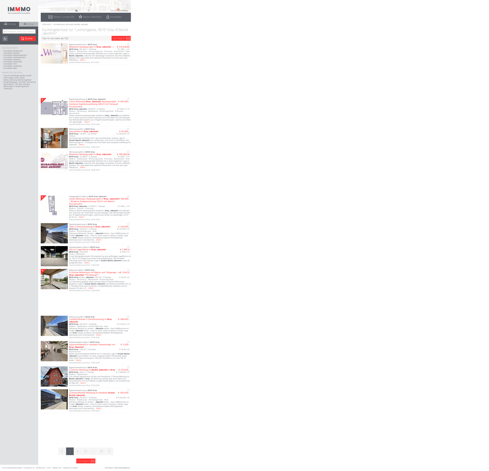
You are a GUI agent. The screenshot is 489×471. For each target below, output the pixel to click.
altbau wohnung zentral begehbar (18, 80)
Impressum (40, 468)
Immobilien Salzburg (12, 59)
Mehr (82, 60)
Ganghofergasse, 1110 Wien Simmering (19, 82)
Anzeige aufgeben (70, 468)
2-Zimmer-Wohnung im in (92, 370)
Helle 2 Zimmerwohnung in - (89, 226)
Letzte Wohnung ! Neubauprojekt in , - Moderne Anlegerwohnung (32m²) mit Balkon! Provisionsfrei (93, 201)
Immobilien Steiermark (13, 62)
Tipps (49, 468)
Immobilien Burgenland (13, 51)
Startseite (46, 24)
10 (101, 451)
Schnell (12, 24)
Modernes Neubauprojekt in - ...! (91, 47)
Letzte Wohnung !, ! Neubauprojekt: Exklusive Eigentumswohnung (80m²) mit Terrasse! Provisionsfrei (93, 104)
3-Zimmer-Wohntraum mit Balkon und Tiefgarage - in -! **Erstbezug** (94, 273)
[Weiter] (109, 451)
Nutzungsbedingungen (12, 468)
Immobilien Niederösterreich (15, 55)
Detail (30, 24)
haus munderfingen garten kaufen (18, 75)
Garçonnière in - (83, 131)
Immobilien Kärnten (12, 53)
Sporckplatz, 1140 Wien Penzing (17, 84)
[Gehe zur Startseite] (19, 13)
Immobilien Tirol (10, 64)
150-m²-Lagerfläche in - (87, 249)
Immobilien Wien (10, 68)
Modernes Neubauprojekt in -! (90, 154)
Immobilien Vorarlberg (13, 66)
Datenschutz (29, 468)
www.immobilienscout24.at (79, 62)
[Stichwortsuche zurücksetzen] (5, 38)
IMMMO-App (57, 468)
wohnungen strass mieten (14, 78)
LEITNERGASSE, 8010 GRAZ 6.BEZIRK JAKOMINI (70, 24)
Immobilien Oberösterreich (15, 57)
